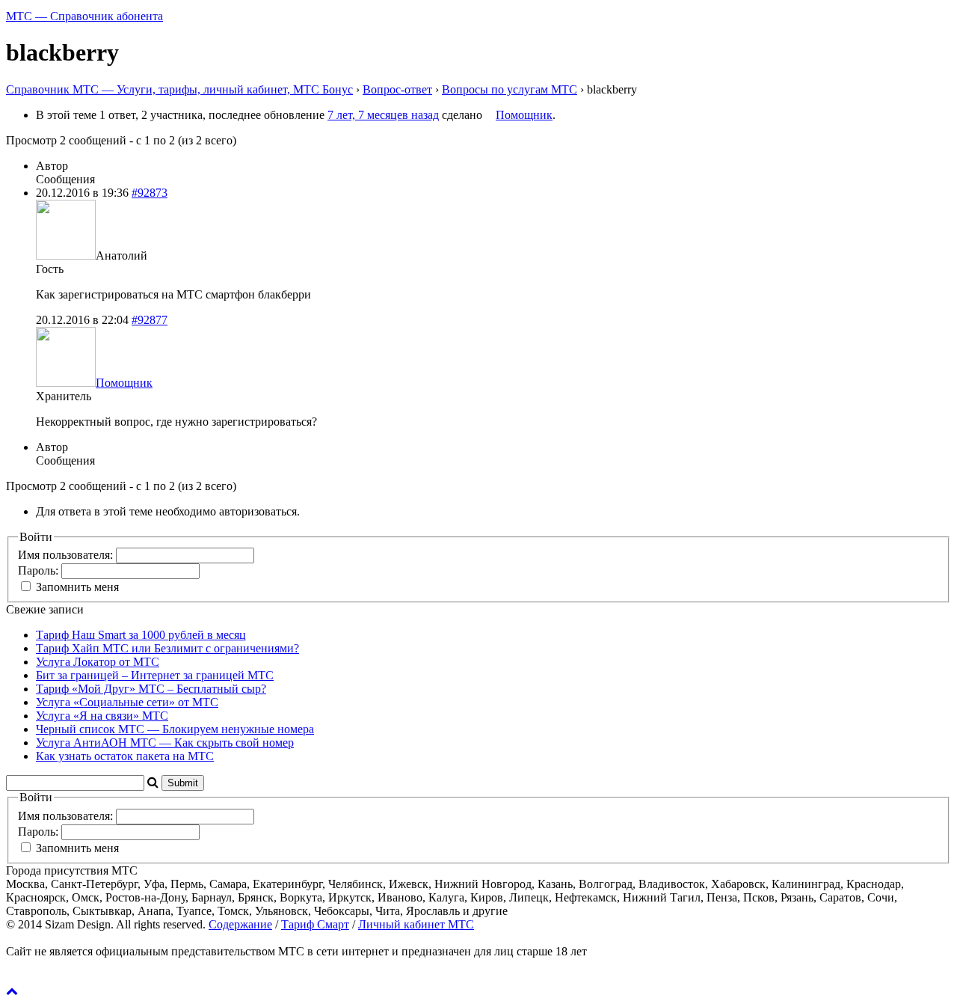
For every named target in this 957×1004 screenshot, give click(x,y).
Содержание (240, 924)
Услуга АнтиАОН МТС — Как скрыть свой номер (165, 742)
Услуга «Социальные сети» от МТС (127, 702)
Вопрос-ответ (397, 89)
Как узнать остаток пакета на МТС (125, 756)
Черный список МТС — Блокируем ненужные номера (175, 729)
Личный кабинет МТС (416, 924)
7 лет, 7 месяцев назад (383, 114)
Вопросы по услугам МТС (509, 89)
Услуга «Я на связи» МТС (102, 715)
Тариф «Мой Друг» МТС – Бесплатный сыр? (151, 688)
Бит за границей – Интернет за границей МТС (155, 675)
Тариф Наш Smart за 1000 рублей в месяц (141, 634)
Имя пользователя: (67, 554)
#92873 (149, 192)
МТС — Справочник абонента (84, 16)
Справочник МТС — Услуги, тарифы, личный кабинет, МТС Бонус (179, 89)
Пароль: (39, 570)
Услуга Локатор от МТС (97, 661)
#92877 (149, 319)
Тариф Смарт (315, 924)
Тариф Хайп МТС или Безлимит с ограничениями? (167, 648)
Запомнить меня (77, 587)
